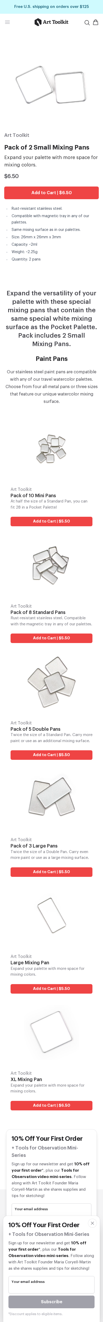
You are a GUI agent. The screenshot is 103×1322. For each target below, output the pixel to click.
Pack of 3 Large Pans (34, 846)
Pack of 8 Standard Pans (38, 612)
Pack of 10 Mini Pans (33, 495)
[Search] (87, 23)
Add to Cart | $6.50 (51, 193)
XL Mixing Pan (26, 1079)
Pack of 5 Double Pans (35, 729)
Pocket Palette (73, 327)
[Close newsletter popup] (92, 1223)
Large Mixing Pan (30, 962)
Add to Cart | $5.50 (51, 521)
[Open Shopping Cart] (95, 22)
